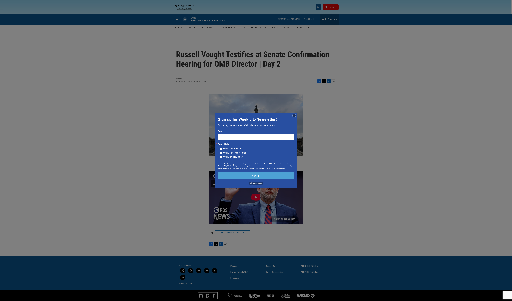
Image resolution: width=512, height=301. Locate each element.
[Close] (295, 115)
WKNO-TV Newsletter (233, 156)
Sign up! (256, 175)
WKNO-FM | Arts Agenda (234, 152)
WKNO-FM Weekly (232, 148)
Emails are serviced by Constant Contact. (272, 168)
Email (220, 131)
